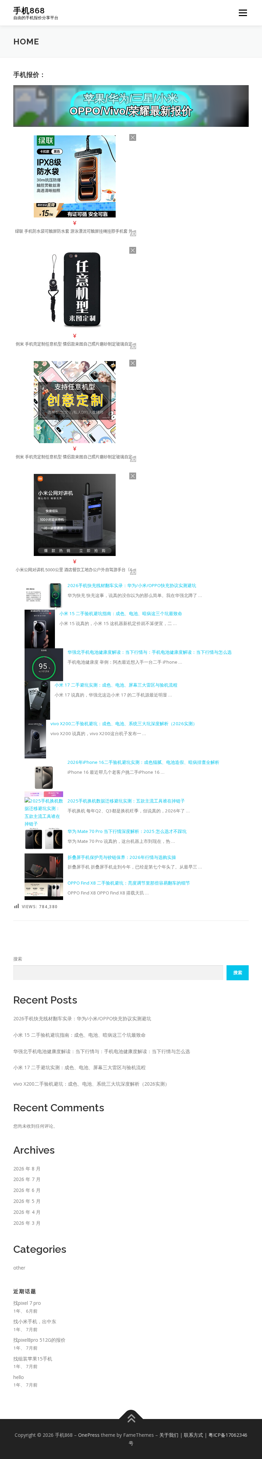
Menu (243, 13)
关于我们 (168, 1435)
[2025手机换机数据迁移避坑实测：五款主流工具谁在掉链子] (44, 812)
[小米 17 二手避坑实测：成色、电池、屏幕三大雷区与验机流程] (37, 700)
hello (18, 1377)
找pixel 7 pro (27, 1303)
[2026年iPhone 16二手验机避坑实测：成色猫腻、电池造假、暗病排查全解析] (44, 777)
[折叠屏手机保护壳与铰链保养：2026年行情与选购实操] (44, 866)
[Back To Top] (131, 1419)
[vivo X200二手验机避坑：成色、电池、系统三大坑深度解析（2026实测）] (35, 739)
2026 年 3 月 (27, 1223)
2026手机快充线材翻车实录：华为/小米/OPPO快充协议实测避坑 (132, 585)
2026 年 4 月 (27, 1212)
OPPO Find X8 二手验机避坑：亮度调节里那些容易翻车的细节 (129, 883)
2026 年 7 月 (27, 1179)
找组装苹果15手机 (32, 1358)
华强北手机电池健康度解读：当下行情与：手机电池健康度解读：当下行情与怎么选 (150, 652)
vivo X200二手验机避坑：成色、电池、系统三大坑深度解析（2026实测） (123, 723)
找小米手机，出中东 (34, 1321)
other (19, 1267)
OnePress (89, 1435)
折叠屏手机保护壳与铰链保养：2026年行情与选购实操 (122, 857)
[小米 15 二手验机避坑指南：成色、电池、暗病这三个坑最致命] (40, 629)
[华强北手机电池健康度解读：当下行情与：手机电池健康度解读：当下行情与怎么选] (44, 664)
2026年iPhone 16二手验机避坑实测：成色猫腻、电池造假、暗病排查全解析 (143, 762)
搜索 (17, 959)
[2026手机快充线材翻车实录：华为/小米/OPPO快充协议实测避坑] (44, 596)
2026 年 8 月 (27, 1168)
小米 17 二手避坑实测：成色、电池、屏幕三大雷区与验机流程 (116, 685)
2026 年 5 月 (27, 1201)
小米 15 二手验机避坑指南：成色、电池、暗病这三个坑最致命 (120, 613)
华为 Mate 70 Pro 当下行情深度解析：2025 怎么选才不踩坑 (127, 831)
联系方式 (193, 1435)
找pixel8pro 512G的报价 (39, 1340)
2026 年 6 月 (27, 1190)
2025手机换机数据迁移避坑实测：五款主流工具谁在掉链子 (126, 801)
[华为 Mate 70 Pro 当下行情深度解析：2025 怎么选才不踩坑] (44, 838)
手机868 (29, 10)
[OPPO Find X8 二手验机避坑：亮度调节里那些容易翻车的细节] (44, 889)
